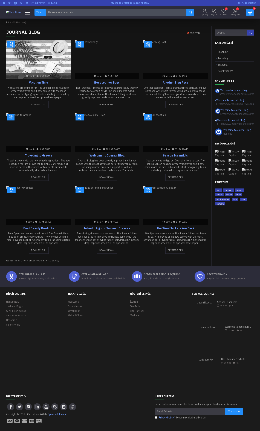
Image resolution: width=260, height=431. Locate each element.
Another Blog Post (175, 82)
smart (239, 190)
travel (229, 194)
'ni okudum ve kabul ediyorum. (183, 417)
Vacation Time (38, 82)
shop (238, 194)
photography (222, 199)
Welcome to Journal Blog (107, 155)
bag (235, 199)
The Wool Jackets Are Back (175, 228)
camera (220, 203)
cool (218, 190)
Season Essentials (175, 155)
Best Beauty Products (38, 228)
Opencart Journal (57, 414)
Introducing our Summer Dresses (107, 228)
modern (228, 190)
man (243, 199)
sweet (219, 194)
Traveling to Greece (38, 155)
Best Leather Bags (107, 82)
